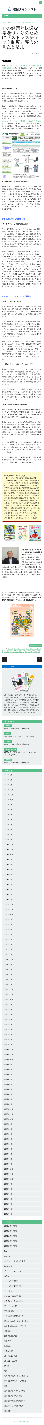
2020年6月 (8, 929)
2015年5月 (8, 1204)
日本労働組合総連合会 (17, 652)
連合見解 (7, 1411)
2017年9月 (8, 1064)
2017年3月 (8, 1094)
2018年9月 (8, 1004)
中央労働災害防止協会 (24, 650)
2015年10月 (8, 1179)
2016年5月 (8, 1144)
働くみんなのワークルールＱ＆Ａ (16, 1321)
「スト (12, 118)
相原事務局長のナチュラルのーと (16, 1376)
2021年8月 (8, 864)
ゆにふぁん (8, 1266)
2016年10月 (8, 1119)
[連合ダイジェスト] (22, 11)
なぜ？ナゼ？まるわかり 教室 (14, 1261)
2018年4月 (8, 1029)
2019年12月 (8, 959)
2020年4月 (8, 939)
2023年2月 (8, 780)
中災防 (34, 650)
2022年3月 (8, 830)
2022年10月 (8, 800)
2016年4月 (8, 1149)
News (6, 1251)
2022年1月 (8, 840)
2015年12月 (8, 1169)
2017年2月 (8, 1099)
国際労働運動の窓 (10, 1336)
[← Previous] (4, 659)
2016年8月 (8, 1129)
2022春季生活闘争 (10, 1241)
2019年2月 (8, 979)
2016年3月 (8, 1154)
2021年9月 (8, 859)
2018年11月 (8, 994)
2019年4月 (8, 969)
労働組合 (6, 652)
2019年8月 (8, 964)
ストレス (10, 649)
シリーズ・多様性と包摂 (13, 1286)
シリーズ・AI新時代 (11, 1281)
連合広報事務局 (28, 22)
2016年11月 (8, 1114)
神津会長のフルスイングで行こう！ (17, 1381)
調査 (5, 1386)
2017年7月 (8, 1074)
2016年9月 (8, 1124)
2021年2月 (8, 894)
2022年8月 (8, 805)
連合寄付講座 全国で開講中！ (14, 1401)
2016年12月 (8, 1109)
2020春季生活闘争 (10, 1231)
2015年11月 (8, 1174)
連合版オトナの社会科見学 (13, 1406)
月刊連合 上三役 (10, 1361)
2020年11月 (8, 909)
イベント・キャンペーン (13, 1271)
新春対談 (7, 1346)
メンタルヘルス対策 (10, 650)
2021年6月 (8, 874)
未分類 (6, 1366)
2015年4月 (8, 1209)
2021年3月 (8, 889)
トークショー (9, 1291)
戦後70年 (7, 1341)
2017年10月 (8, 1059)
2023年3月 (8, 775)
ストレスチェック (19, 649)
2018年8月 (8, 1009)
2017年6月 (8, 1079)
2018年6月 (8, 1019)
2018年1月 (8, 1044)
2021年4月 (8, 884)
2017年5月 (8, 1084)
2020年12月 (8, 904)
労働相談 (7, 1331)
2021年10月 (8, 854)
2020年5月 (8, 934)
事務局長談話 (9, 1311)
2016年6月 (8, 1139)
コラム (6, 1276)
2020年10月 (8, 914)
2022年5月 (8, 820)
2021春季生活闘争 (10, 1236)
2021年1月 (8, 899)
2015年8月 (8, 1189)
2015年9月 (8, 1184)
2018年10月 (8, 999)
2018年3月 (8, 1034)
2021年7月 (8, 869)
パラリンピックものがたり (13, 1301)
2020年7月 (8, 924)
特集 (5, 1371)
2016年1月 (8, 1164)
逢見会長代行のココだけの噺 (14, 1391)
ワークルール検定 (10, 1306)
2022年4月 (8, 825)
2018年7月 (8, 1014)
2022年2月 (8, 835)
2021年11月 (8, 849)
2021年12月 (8, 845)
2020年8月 (8, 919)
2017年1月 (8, 1104)
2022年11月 (8, 795)
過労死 (30, 652)
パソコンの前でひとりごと (13, 1296)
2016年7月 (8, 1134)
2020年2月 (8, 949)
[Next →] (39, 659)
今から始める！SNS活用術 (13, 1316)
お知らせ (7, 1256)
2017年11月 (8, 1054)
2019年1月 (8, 984)
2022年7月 (8, 810)
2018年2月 (8, 1039)
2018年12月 (8, 989)
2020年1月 (8, 954)
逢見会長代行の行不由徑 (13, 1396)
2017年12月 (8, 1049)
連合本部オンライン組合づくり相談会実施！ (20, 736)
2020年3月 (8, 944)
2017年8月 (8, 1069)
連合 (26, 652)
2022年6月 (8, 815)
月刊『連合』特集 (35, 645)
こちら (21, 600)
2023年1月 (8, 785)
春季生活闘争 (9, 1351)
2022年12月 (8, 790)
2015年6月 (8, 1199)
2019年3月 (8, 974)
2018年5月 (8, 1024)
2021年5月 (8, 879)
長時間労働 (36, 652)
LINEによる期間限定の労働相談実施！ (17, 728)
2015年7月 (8, 1194)
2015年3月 (8, 1214)
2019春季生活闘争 (10, 1226)
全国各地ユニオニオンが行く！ (15, 1326)
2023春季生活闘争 (10, 1246)
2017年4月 (8, 1089)
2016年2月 (8, 1159)
